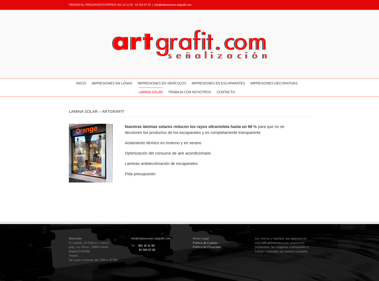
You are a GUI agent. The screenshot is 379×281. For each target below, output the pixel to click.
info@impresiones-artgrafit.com (172, 4)
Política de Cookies (205, 243)
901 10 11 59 (146, 245)
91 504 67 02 (147, 250)
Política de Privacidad (207, 247)
